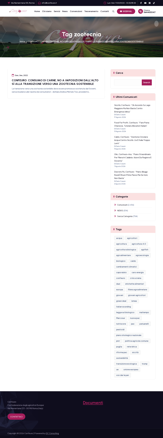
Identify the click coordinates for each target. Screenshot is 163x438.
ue (117, 369)
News (65, 11)
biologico (120, 261)
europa (119, 289)
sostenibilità (122, 358)
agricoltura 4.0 (139, 244)
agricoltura (121, 244)
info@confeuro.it (49, 3)
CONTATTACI (16, 416)
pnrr (118, 341)
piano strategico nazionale (128, 335)
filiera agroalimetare (137, 289)
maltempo (144, 312)
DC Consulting (52, 433)
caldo (133, 261)
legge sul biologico (125, 312)
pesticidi (120, 329)
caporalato (121, 272)
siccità (135, 352)
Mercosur (120, 318)
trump (144, 363)
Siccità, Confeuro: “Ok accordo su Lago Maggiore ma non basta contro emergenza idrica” (132, 108)
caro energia (138, 272)
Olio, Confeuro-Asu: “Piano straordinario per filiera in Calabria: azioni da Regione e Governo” (132, 157)
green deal (121, 301)
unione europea (131, 369)
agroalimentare (123, 255)
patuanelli (144, 323)
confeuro (120, 278)
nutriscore (121, 323)
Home (37, 11)
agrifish (144, 249)
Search (146, 82)
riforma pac (121, 352)
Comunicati (122, 205)
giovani (119, 295)
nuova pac (135, 318)
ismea (134, 301)
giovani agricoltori (137, 295)
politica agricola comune (136, 341)
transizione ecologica (126, 363)
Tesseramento (91, 11)
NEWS (120, 210)
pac (132, 323)
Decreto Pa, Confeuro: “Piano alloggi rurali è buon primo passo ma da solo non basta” (131, 174)
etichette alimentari (134, 284)
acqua (119, 238)
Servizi (57, 11)
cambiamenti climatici (126, 266)
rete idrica (132, 346)
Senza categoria (124, 216)
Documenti (93, 402)
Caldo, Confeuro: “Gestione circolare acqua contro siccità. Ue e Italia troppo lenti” (132, 140)
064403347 (149, 12)
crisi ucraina (135, 278)
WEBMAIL (127, 11)
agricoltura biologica (126, 249)
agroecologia (142, 255)
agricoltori (132, 238)
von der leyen (122, 375)
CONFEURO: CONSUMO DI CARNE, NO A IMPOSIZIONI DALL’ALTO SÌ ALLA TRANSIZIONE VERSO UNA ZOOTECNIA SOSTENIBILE (85, 41)
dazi (118, 284)
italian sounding (123, 306)
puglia (119, 346)
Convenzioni (76, 11)
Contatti (104, 11)
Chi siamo (47, 11)
